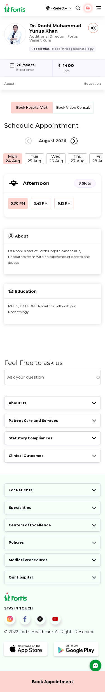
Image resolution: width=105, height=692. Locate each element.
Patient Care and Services (33, 420)
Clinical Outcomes (26, 456)
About (9, 83)
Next (74, 140)
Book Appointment (52, 681)
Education (92, 83)
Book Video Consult (73, 107)
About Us (17, 403)
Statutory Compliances (30, 438)
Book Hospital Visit (32, 107)
